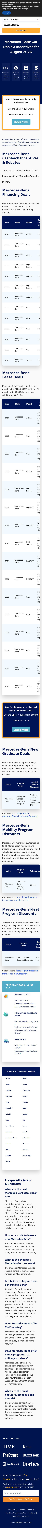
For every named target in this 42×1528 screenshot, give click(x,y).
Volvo (8, 1162)
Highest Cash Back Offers (25, 1027)
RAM (7, 1150)
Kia (24, 1120)
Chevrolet (26, 1090)
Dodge (25, 1096)
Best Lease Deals (22, 1000)
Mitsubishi (26, 1138)
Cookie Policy (22, 1513)
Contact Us (25, 1516)
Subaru (25, 1150)
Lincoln (8, 1132)
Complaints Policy (11, 1513)
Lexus (25, 1126)
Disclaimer (32, 1513)
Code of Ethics (16, 1516)
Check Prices (21, 121)
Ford (7, 1102)
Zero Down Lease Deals (24, 1007)
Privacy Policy (12, 1510)
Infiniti (8, 1114)
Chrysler (9, 1096)
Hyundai (9, 1108)
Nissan (8, 1144)
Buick (25, 1084)
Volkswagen (27, 1156)
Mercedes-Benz (11, 1138)
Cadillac (9, 1090)
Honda (25, 1102)
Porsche (26, 1144)
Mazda (25, 1132)
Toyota (8, 1156)
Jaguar (25, 1114)
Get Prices (21, 30)
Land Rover (10, 1126)
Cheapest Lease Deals (24, 1003)
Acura (8, 1078)
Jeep (7, 1120)
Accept (6, 13)
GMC (24, 1108)
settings (25, 9)
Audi (24, 1078)
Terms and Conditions (25, 1510)
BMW (8, 1084)
